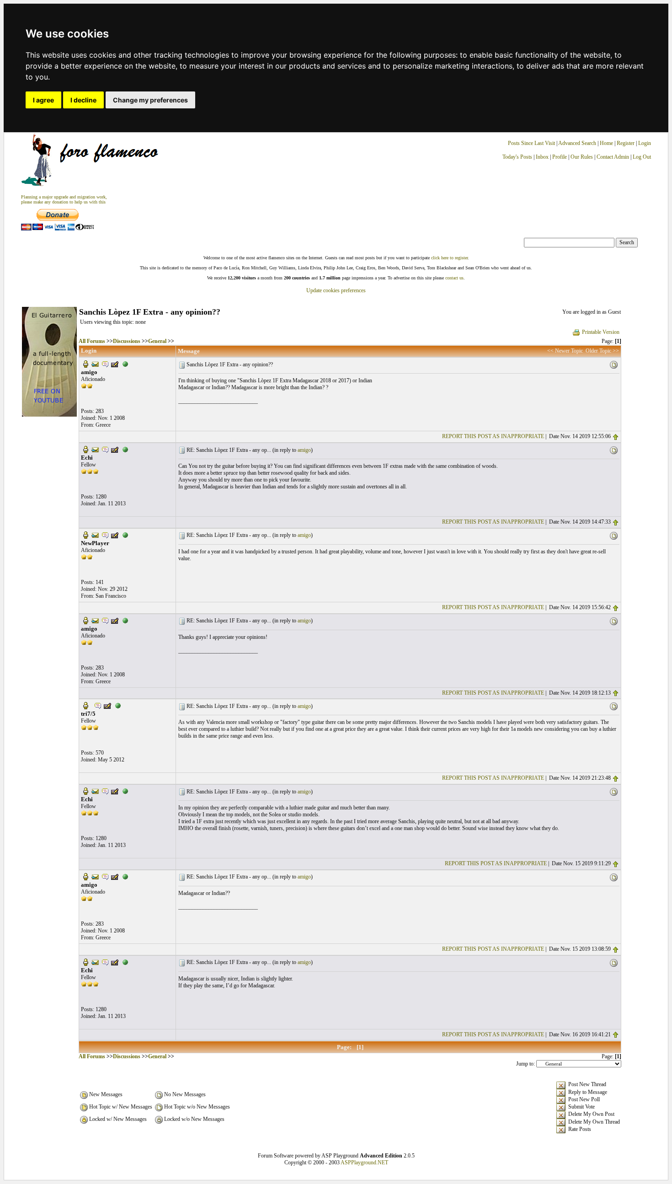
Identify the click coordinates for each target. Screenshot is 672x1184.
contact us (454, 277)
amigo (304, 450)
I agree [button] (43, 100)
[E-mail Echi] (95, 449)
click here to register (449, 257)
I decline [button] (83, 100)
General (157, 341)
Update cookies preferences (336, 290)
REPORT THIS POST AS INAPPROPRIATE (493, 436)
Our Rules (582, 157)
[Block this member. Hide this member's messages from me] (125, 363)
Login (644, 143)
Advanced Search (577, 143)
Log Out (642, 157)
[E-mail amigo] (95, 363)
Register (626, 143)
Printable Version (600, 332)
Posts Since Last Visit (531, 143)
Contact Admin (613, 157)
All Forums (92, 341)
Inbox (542, 157)
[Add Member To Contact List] (114, 363)
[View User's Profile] (85, 363)
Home (606, 143)
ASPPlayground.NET (364, 1162)
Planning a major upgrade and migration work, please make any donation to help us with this (64, 199)
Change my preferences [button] (150, 100)
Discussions (126, 341)
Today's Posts (517, 157)
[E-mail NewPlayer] (95, 534)
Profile (559, 157)
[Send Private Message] (105, 363)
